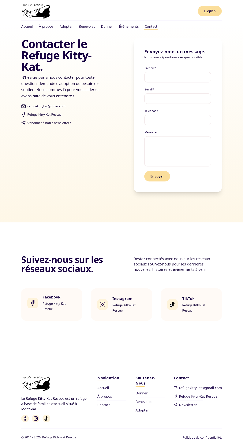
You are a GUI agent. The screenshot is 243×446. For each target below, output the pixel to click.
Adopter (142, 410)
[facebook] (25, 418)
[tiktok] (46, 418)
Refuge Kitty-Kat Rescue (191, 396)
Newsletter (188, 405)
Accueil (103, 388)
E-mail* (149, 89)
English (210, 11)
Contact (103, 405)
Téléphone (151, 111)
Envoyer (157, 176)
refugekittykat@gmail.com (191, 388)
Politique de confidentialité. (202, 437)
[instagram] (35, 418)
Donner (142, 393)
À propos (104, 396)
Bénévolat (144, 401)
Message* (151, 132)
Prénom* (150, 68)
